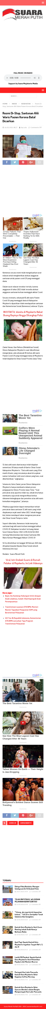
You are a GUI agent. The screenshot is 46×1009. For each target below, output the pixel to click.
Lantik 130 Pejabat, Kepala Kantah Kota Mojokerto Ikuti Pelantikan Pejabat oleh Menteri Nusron (28, 959)
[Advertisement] (23, 46)
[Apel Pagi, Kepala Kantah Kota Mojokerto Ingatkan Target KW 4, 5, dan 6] (8, 945)
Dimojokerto (25, 823)
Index (14, 104)
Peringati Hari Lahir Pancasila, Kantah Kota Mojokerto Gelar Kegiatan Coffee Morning (26, 974)
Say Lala (24, 127)
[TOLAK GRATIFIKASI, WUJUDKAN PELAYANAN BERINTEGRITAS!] (8, 902)
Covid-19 (12, 823)
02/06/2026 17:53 (22, 979)
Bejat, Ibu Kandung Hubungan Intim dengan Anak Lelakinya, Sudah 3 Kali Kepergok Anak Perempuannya (23, 599)
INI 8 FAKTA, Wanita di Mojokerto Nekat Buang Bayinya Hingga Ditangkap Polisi (23, 313)
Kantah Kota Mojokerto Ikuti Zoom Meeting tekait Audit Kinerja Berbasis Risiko (28, 929)
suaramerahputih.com (34, 1006)
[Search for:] (23, 96)
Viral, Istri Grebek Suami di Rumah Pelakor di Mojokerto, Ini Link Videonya (23, 561)
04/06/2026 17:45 (22, 964)
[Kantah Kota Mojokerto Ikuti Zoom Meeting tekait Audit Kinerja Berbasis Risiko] (8, 930)
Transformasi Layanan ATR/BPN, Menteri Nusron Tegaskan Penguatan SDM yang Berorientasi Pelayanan (21, 610)
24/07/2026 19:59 (22, 891)
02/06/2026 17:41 (22, 994)
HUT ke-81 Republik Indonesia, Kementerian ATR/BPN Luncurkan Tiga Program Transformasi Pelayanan (23, 621)
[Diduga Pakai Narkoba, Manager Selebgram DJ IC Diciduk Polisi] (8, 889)
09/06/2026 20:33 (22, 949)
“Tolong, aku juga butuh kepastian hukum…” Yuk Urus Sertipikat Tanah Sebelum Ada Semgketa (29, 914)
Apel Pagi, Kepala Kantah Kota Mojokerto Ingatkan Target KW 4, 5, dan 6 (29, 944)
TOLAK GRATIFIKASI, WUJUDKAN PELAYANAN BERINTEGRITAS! (27, 900)
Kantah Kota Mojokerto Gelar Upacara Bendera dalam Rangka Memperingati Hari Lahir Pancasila (28, 989)
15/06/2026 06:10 (22, 919)
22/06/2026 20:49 (22, 904)
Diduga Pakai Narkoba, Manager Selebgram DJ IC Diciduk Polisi (27, 887)
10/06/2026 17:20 (22, 934)
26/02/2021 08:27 (11, 127)
